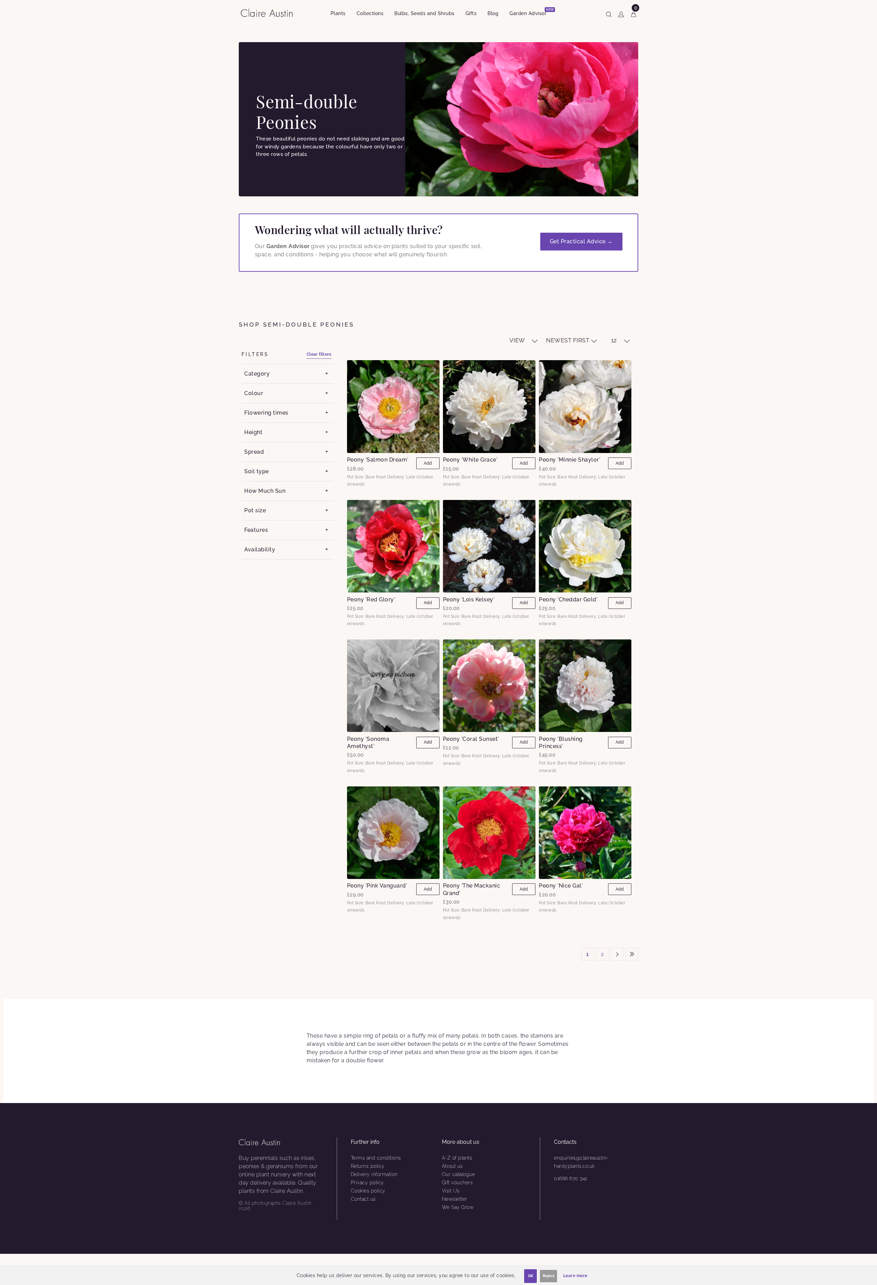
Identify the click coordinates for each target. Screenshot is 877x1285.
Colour (253, 393)
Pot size (255, 510)
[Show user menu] (621, 13)
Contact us (363, 1199)
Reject (548, 1276)
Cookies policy (368, 1191)
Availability (259, 549)
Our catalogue (458, 1174)
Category (257, 373)
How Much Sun (264, 491)
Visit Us (451, 1191)
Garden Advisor (530, 12)
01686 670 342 (571, 1178)
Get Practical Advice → (581, 241)
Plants (338, 13)
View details (393, 406)
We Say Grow (458, 1207)
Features (256, 530)
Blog (492, 13)
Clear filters (319, 354)
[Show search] (609, 13)
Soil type (256, 471)
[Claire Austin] (269, 12)
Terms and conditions (376, 1158)
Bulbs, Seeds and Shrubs (424, 13)
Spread (254, 452)
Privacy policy (367, 1182)
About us (452, 1166)
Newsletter (454, 1199)
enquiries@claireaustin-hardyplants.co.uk (581, 1162)
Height (253, 432)
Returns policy (368, 1166)
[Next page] (617, 954)
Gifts (471, 13)
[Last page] (632, 954)
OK (530, 1276)
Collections (370, 13)
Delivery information (374, 1174)
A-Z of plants (457, 1158)
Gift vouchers (457, 1182)
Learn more (575, 1275)
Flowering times (266, 412)
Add (428, 463)
